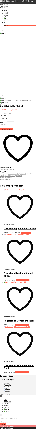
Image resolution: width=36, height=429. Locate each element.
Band (2, 176)
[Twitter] (3, 172)
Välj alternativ (26, 233)
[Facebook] (1, 172)
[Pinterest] (5, 172)
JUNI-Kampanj (9, 380)
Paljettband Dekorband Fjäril (19, 320)
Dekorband (9, 100)
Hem (5, 10)
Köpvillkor (7, 387)
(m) (1, 122)
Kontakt (6, 16)
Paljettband (18, 100)
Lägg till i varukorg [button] (22, 280)
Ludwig (8, 394)
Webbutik (6, 12)
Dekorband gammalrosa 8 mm (20, 228)
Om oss (6, 13)
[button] (4, 22)
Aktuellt (6, 15)
